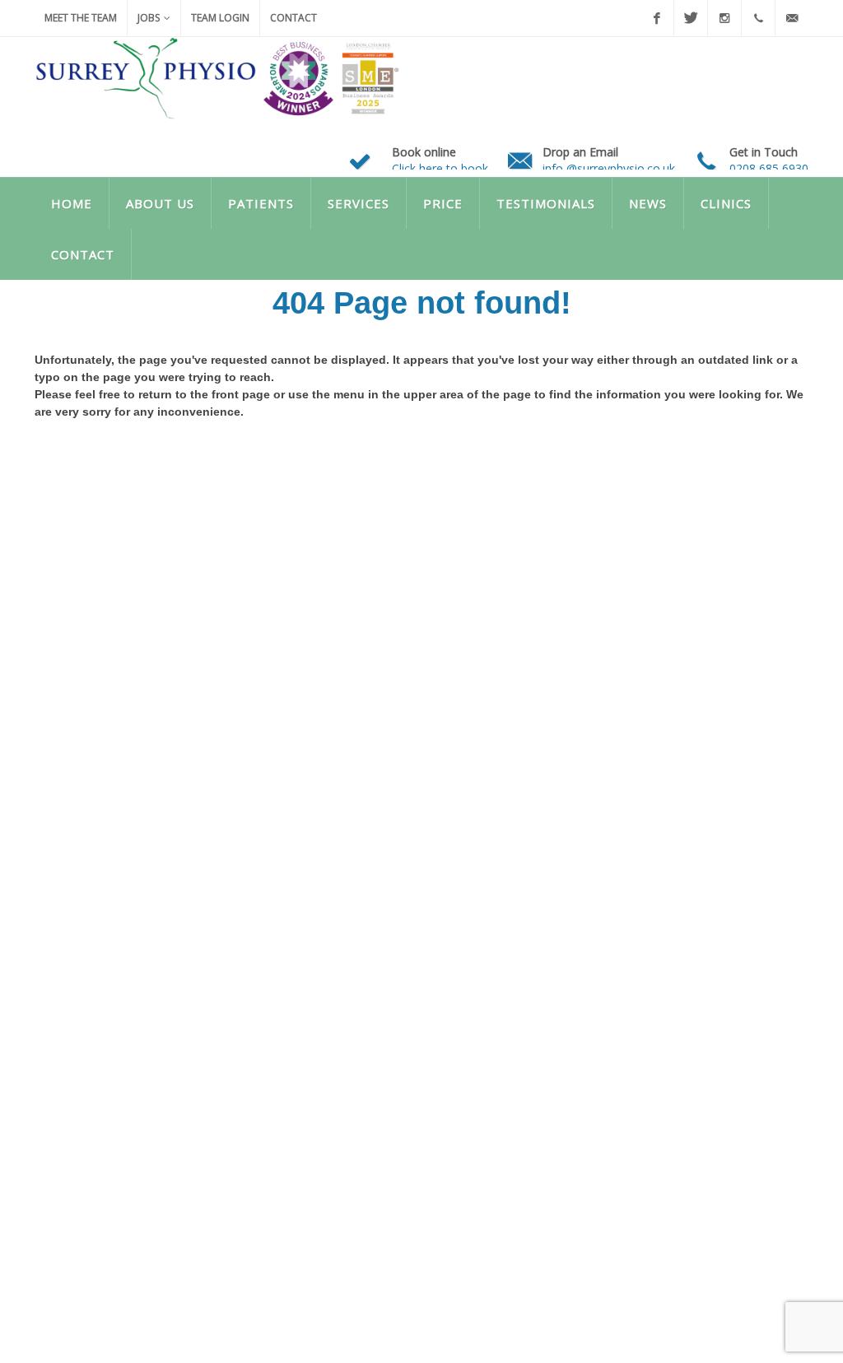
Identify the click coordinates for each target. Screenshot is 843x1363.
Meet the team (80, 18)
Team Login (220, 18)
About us (160, 203)
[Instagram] (724, 18)
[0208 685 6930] (758, 18)
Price (443, 203)
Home (71, 203)
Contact (293, 18)
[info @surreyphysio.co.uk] (791, 18)
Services (358, 203)
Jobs (148, 18)
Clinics (726, 203)
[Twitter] (690, 18)
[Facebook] (656, 18)
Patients (261, 203)
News (648, 203)
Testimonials (545, 203)
